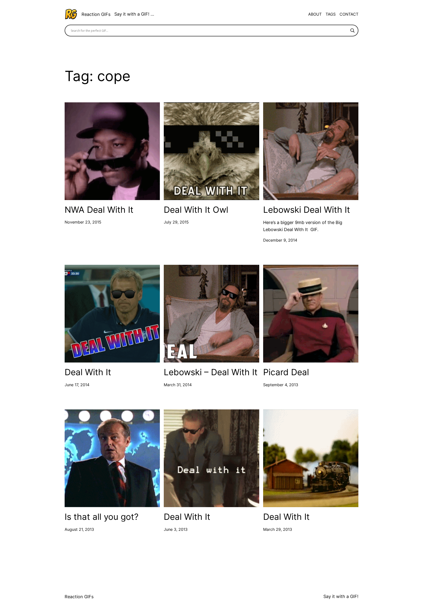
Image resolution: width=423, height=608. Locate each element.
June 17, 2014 (77, 384)
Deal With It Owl (196, 209)
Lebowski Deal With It (306, 209)
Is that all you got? (102, 517)
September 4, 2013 (280, 384)
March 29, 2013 (277, 529)
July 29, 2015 (176, 222)
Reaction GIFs (96, 14)
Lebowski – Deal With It (211, 372)
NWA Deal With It (99, 209)
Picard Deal (286, 372)
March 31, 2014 (178, 384)
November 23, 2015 (83, 222)
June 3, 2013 (176, 529)
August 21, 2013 (79, 529)
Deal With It (88, 372)
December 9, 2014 (280, 240)
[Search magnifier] (352, 30)
